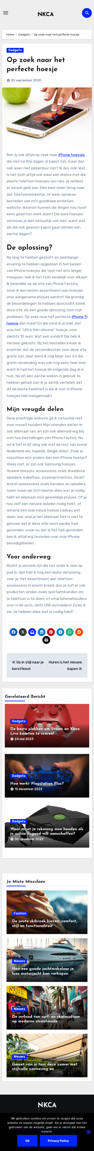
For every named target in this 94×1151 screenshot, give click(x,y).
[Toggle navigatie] (5, 12)
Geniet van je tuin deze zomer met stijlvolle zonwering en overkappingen (44, 1069)
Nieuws (19, 961)
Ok (27, 1141)
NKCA (46, 15)
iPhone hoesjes (71, 155)
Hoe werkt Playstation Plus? (37, 784)
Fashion (20, 913)
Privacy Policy (58, 1141)
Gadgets (15, 50)
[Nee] (88, 1132)
